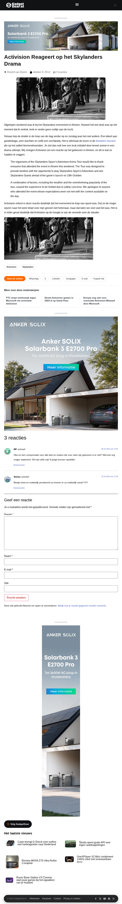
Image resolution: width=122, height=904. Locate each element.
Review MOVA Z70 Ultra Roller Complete (39, 861)
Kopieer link (99, 278)
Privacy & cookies (72, 898)
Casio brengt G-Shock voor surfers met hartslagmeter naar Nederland (36, 843)
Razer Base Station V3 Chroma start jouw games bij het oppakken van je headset (35, 880)
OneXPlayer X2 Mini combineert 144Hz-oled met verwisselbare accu (95, 859)
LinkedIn (56, 278)
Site (6, 583)
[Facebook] (96, 898)
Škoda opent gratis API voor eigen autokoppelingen (94, 843)
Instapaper (71, 278)
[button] (77, 4)
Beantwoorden (19, 465)
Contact (57, 898)
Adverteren (35, 898)
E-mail (85, 278)
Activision (11, 267)
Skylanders (27, 267)
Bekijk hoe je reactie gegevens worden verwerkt (82, 605)
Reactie (8, 514)
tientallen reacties (106, 141)
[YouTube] (104, 898)
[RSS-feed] (113, 898)
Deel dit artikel (15, 278)
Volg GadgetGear (19, 824)
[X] (100, 898)
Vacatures (46, 898)
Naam (8, 556)
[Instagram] (109, 898)
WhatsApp (34, 278)
